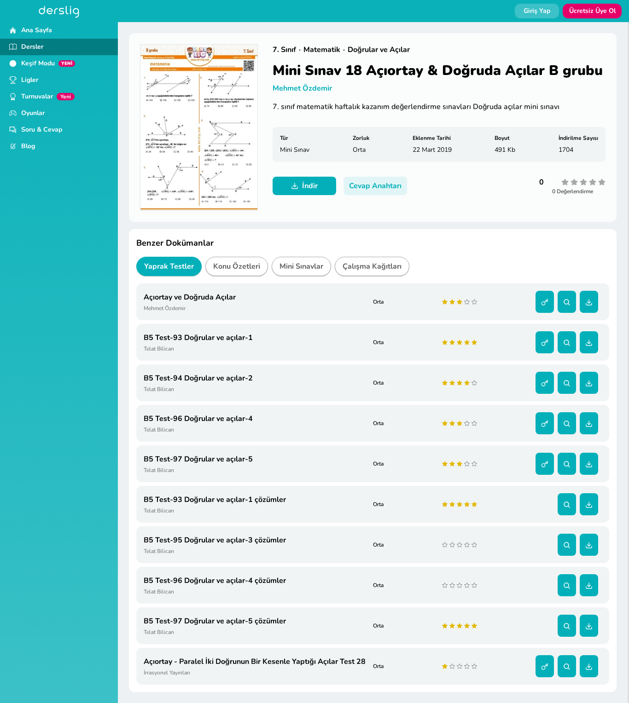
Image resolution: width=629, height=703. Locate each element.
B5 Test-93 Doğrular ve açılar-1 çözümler (215, 500)
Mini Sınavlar (301, 266)
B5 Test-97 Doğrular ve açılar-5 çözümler (215, 621)
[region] (59, 362)
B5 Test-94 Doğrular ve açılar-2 (198, 378)
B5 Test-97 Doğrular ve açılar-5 (198, 459)
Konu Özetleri (236, 266)
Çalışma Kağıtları (372, 266)
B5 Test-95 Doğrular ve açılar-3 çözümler (215, 540)
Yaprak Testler (169, 266)
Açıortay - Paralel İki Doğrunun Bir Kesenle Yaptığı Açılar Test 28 (255, 662)
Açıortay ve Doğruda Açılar (190, 297)
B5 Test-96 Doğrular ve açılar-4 (198, 419)
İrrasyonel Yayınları (167, 672)
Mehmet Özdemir (302, 88)
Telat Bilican (159, 348)
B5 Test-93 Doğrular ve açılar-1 (198, 338)
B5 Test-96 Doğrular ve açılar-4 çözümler (215, 581)
